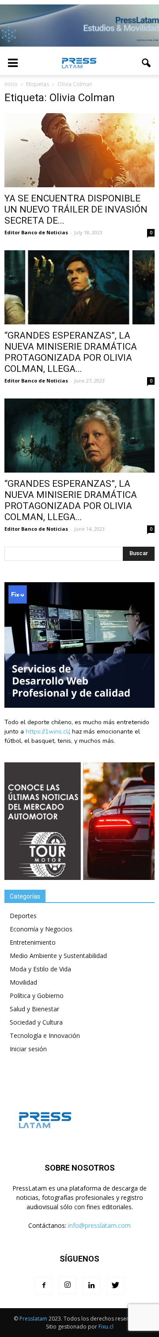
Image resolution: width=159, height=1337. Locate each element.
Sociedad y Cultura (36, 1022)
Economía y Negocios (41, 929)
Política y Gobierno (37, 995)
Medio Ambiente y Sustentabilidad (58, 955)
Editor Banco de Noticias (36, 232)
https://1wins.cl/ (47, 731)
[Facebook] (44, 1286)
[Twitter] (115, 1286)
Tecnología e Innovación (45, 1035)
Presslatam (33, 1318)
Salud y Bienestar (34, 1009)
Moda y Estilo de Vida (40, 969)
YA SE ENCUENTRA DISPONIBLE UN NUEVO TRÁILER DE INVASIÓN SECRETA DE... (76, 209)
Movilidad (23, 982)
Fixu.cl (106, 1326)
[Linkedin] (91, 1286)
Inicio (11, 84)
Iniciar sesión (28, 1049)
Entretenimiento (33, 942)
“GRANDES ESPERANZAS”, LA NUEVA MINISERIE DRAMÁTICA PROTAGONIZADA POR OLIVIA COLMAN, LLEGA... (70, 352)
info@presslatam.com (99, 1225)
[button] (146, 63)
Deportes (23, 915)
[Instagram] (67, 1285)
